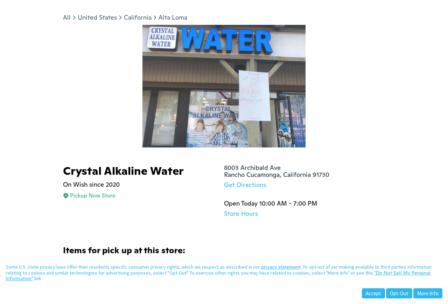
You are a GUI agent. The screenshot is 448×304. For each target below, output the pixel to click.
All (67, 17)
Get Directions (245, 185)
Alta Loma (173, 17)
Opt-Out (399, 293)
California (138, 17)
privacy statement (281, 267)
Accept (373, 293)
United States (97, 17)
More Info (428, 293)
